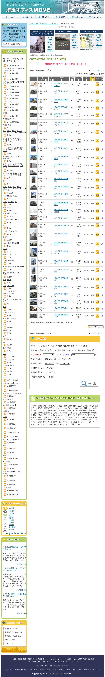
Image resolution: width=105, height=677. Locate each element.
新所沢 (10, 187)
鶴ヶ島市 (10, 327)
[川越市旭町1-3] (33, 221)
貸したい (42, 669)
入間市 (9, 296)
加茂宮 (9, 83)
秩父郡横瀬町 (11, 480)
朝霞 (4, 207)
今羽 (4, 83)
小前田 (5, 293)
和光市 (9, 246)
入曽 (9, 254)
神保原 (5, 455)
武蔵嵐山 (6, 411)
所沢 (14, 187)
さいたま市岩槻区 (13, 122)
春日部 (22, 173)
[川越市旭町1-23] (33, 152)
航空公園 (16, 188)
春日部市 (10, 170)
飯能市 (9, 277)
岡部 (9, 293)
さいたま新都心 (19, 68)
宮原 (11, 82)
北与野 (5, 95)
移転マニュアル (51, 669)
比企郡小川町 (11, 414)
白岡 (4, 377)
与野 (13, 107)
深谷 (16, 291)
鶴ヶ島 (5, 330)
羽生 (4, 324)
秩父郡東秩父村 (12, 495)
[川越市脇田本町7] (33, 273)
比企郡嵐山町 (11, 408)
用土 (19, 471)
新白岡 (9, 377)
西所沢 (5, 187)
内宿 (11, 383)
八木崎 (5, 175)
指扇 (4, 76)
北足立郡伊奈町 (12, 380)
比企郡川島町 (11, 420)
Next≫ (99, 70)
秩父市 (9, 345)
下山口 (10, 188)
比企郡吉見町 (11, 424)
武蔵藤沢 (18, 299)
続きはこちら (22, 564)
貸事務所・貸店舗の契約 (13, 636)
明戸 (13, 293)
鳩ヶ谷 (18, 132)
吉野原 (21, 82)
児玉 (4, 318)
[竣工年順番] (92, 80)
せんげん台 (10, 164)
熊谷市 (9, 144)
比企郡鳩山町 (11, 428)
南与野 (10, 95)
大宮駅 (11, 508)
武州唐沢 (9, 399)
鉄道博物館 (10, 68)
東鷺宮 (5, 266)
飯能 (4, 280)
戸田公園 (11, 202)
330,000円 (74, 47)
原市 (9, 243)
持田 (4, 272)
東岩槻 (5, 125)
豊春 (19, 175)
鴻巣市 (9, 309)
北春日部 (12, 173)
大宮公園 (6, 70)
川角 (4, 393)
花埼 (4, 286)
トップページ (34, 24)
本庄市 (9, 315)
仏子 (8, 299)
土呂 (4, 82)
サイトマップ (9, 643)
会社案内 (24, 669)
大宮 (4, 68)
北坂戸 (5, 260)
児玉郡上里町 (11, 453)
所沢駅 (11, 525)
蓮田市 (9, 333)
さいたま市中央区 (13, 92)
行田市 (9, 269)
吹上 (13, 312)
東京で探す (40, 665)
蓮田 (4, 336)
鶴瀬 (17, 219)
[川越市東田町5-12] (33, 297)
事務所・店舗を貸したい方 (14, 628)
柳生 (8, 286)
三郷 (4, 213)
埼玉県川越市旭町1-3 (61, 218)
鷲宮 (9, 266)
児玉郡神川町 (11, 448)
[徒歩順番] (53, 80)
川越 (9, 138)
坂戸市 (9, 258)
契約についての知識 (64, 669)
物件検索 (17, 669)
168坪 (50, 42)
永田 (19, 291)
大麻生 (5, 151)
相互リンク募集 (10, 640)
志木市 (9, 234)
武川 (12, 291)
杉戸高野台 (6, 461)
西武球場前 (6, 190)
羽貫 (8, 383)
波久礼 (5, 473)
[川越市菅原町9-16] (33, 290)
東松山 (15, 196)
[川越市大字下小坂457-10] (33, 118)
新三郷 (15, 213)
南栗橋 (17, 266)
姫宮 (17, 439)
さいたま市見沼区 (13, 86)
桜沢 (11, 471)
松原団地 (6, 158)
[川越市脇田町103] (33, 174)
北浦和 (5, 107)
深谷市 (9, 289)
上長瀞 (5, 487)
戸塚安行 (12, 132)
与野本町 (16, 95)
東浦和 (12, 119)
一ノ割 (10, 175)
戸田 (16, 202)
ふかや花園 (6, 291)
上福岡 (5, 359)
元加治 (5, 301)
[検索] (89, 386)
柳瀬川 (5, 237)
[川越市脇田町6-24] (33, 167)
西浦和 (5, 113)
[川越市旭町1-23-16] (33, 143)
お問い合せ (87, 669)
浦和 (9, 107)
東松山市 (10, 193)
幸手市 (9, 351)
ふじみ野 (6, 219)
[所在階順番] (72, 80)
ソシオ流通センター (9, 147)
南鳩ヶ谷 (6, 132)
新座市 (9, 228)
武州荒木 (9, 272)
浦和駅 (11, 518)
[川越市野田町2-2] (33, 239)
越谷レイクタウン (13, 166)
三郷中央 (9, 213)
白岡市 (9, 374)
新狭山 (5, 254)
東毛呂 (15, 393)
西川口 (9, 131)
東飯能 (9, 280)
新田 (19, 156)
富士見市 (10, 216)
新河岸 (10, 140)
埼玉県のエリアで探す (49, 24)
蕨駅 (10, 516)
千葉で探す (57, 665)
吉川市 (9, 368)
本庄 (8, 318)
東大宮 (9, 89)
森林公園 (9, 196)
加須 (11, 286)
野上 (9, 487)
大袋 (21, 166)
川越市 (9, 135)
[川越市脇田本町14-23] (33, 189)
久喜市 (9, 263)
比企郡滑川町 (11, 402)
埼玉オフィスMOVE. (52, 673)
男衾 (8, 471)
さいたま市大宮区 (13, 66)
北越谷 (5, 166)
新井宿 (23, 132)
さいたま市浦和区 (13, 104)
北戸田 (5, 202)
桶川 (4, 307)
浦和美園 (6, 119)
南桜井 (15, 175)
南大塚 (15, 140)
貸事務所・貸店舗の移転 (13, 632)
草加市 (9, 154)
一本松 (10, 330)
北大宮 (12, 70)
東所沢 (19, 187)
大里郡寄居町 (11, 469)
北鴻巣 (5, 312)
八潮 (4, 225)
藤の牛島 (6, 173)
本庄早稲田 (13, 318)
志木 (12, 231)
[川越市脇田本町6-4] (33, 304)
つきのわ (12, 405)
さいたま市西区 (12, 73)
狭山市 (9, 252)
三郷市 (9, 211)
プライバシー (33, 669)
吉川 (4, 371)
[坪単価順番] (78, 80)
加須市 (9, 283)
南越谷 (5, 167)
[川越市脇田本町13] (33, 183)
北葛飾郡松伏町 (12, 464)
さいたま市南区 (12, 98)
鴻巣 (9, 312)
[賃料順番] (86, 80)
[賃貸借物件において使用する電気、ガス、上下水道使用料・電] (37, 52)
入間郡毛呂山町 (12, 390)
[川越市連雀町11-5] (33, 95)
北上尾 (5, 243)
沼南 (16, 243)
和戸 (4, 439)
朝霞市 (9, 205)
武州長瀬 (9, 393)
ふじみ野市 (11, 357)
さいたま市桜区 (12, 110)
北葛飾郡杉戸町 (12, 458)
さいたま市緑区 (12, 116)
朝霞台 (9, 207)
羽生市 (9, 321)
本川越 (5, 140)
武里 (17, 173)
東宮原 (16, 82)
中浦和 (17, 101)
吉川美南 (9, 371)
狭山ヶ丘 (22, 188)
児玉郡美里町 (11, 442)
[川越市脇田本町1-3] (33, 198)
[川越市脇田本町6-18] (33, 212)
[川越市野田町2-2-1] (33, 245)
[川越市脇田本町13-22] (33, 256)
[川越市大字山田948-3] (33, 86)
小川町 (5, 417)
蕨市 (8, 178)
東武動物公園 (11, 439)
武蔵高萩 (6, 365)
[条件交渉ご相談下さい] (86, 50)
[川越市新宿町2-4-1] (33, 103)
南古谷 (5, 138)
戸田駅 (11, 520)
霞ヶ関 (5, 141)
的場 (19, 140)
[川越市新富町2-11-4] (33, 135)
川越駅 (11, 511)
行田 (19, 272)
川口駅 (11, 513)
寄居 (15, 471)
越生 (4, 399)
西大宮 (9, 76)
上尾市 (9, 240)
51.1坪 (74, 40)
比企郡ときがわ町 (13, 432)
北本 (4, 342)
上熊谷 (16, 149)
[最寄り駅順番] (46, 80)
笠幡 (9, 141)
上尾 (13, 243)
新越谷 (20, 164)
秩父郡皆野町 (11, 476)
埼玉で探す (65, 665)
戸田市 (9, 199)
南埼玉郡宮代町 (12, 437)
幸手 (4, 354)
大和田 (14, 89)
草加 (12, 156)
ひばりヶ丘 (6, 231)
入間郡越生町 (11, 396)
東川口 (14, 131)
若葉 (9, 260)
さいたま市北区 (12, 79)
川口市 (9, 128)
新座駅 (11, 529)
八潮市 (9, 222)
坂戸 (13, 260)
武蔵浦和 (6, 101)
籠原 (20, 149)
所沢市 (9, 184)
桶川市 (9, 304)
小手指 (5, 188)
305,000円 (99, 47)
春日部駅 (12, 527)
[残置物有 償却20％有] (62, 50)
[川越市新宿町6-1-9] (33, 318)
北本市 (9, 339)
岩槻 (9, 125)
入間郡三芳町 (11, 386)
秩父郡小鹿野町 (12, 490)
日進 (8, 82)
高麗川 (12, 365)
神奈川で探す (48, 665)
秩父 (4, 348)
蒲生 (16, 164)
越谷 (4, 164)
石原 (21, 147)
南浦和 (12, 101)
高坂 (4, 196)
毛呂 (19, 393)
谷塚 (16, 156)
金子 (4, 299)
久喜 (13, 266)
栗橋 (21, 266)
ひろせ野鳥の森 (8, 149)
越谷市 (9, 161)
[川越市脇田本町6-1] (33, 160)
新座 (16, 231)
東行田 (5, 274)
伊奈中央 (17, 383)
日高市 (9, 362)
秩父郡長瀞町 (11, 484)
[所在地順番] (61, 80)
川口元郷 (19, 131)
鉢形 (4, 471)
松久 (4, 445)
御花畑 (9, 348)
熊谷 (18, 147)
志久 (4, 383)
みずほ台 (12, 219)
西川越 (14, 138)
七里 (4, 89)
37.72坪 (99, 40)
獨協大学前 (6, 156)
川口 (4, 131)
